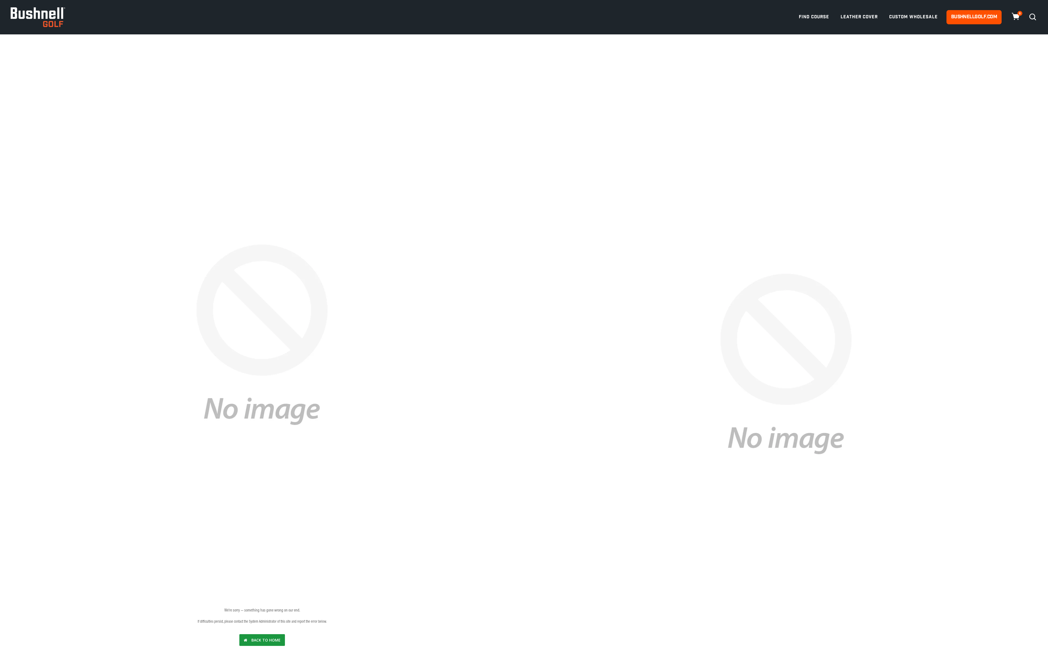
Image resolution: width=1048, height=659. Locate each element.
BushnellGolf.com (974, 17)
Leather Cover (859, 17)
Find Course (814, 17)
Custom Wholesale (913, 17)
